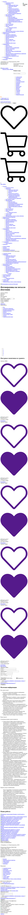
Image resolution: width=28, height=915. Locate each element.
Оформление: (4, 298)
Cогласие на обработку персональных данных (13, 888)
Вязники (18, 79)
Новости (8, 45)
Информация (6, 44)
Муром (11, 69)
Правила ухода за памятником (12, 47)
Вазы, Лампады (9, 25)
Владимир (18, 78)
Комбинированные (10, 37)
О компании (6, 57)
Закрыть (2, 913)
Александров (19, 76)
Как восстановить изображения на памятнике (16, 53)
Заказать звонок (6, 69)
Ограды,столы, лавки (10, 40)
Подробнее (3, 420)
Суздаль (18, 93)
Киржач (18, 84)
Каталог (5, 1)
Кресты (10, 7)
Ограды (7, 26)
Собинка (18, 91)
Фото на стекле (11, 17)
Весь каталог (3, 666)
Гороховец (18, 80)
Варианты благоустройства (9, 32)
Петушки (18, 89)
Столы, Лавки (9, 28)
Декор (9, 22)
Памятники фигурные (13, 5)
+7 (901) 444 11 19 (4, 98)
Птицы (9, 273)
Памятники (8, 4)
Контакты (5, 59)
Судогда (18, 92)
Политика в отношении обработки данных (10, 887)
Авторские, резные (12, 6)
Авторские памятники (11, 34)
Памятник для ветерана (11, 54)
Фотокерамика (9, 15)
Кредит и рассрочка (10, 48)
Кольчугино (18, 86)
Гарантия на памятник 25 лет (12, 55)
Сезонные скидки (10, 2)
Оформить (3, 303)
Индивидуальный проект (14, 9)
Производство (9, 50)
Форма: (2, 300)
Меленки (18, 87)
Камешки (18, 82)
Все (4, 307)
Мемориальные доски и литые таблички (15, 31)
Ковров (17, 85)
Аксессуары (8, 30)
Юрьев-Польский (20, 94)
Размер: (2, 301)
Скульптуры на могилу (13, 8)
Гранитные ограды (12, 27)
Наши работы (6, 33)
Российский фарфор (12, 18)
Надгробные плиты (10, 14)
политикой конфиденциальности (8, 683)
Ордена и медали (9, 24)
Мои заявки (3, 184)
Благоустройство (9, 39)
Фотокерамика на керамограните (15, 19)
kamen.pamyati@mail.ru (6, 101)
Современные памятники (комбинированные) (14, 11)
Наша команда (9, 58)
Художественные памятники (14, 13)
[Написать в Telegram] (6, 99)
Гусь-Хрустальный (20, 81)
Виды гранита (9, 46)
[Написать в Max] (2, 99)
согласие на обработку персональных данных (14, 680)
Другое (7, 41)
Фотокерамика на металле (14, 20)
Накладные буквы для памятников (13, 51)
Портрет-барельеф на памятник (15, 21)
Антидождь (8, 52)
